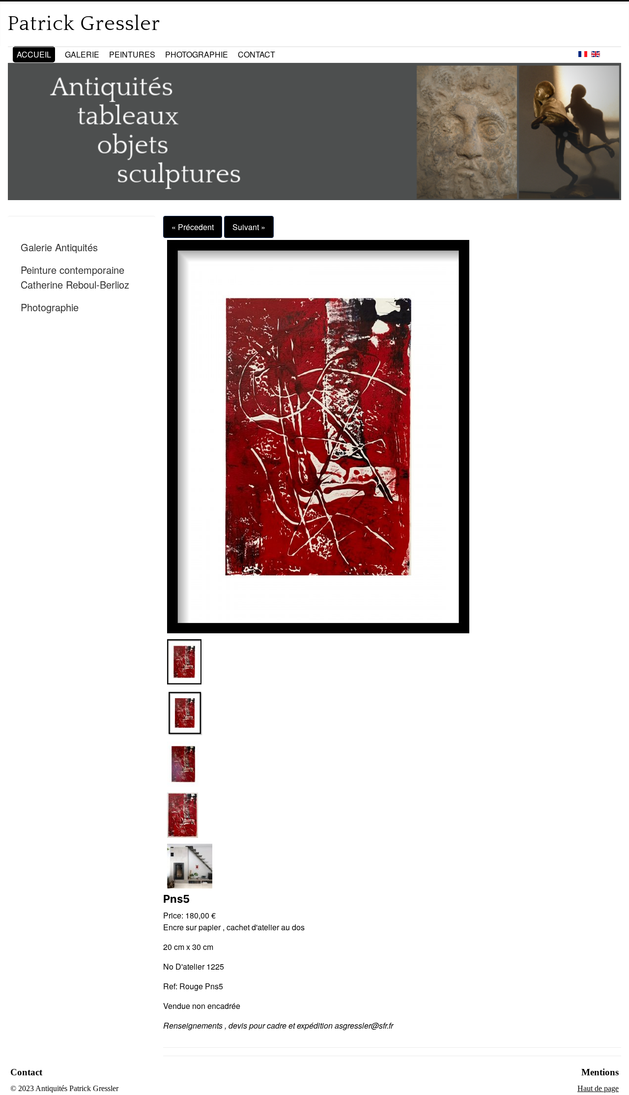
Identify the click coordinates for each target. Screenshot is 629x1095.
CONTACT (256, 54)
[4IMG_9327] (182, 814)
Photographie (50, 307)
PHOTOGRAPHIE (196, 54)
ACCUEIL (34, 54)
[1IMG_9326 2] (318, 435)
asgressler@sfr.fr (364, 1025)
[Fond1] (189, 865)
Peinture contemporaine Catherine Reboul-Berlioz (75, 277)
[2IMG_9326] (184, 711)
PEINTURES (132, 54)
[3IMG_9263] (183, 763)
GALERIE (82, 54)
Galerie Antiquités (59, 247)
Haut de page (598, 1088)
